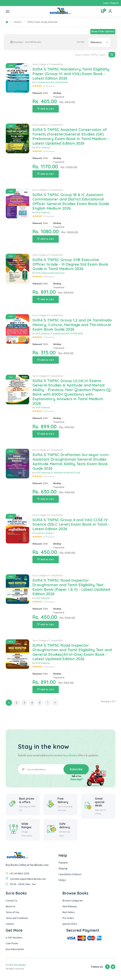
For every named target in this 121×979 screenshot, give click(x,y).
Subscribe (76, 769)
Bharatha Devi (57, 272)
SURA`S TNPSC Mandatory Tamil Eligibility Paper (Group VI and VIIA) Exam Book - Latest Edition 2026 (70, 74)
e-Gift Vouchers (14, 937)
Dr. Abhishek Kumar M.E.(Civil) (65, 472)
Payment (63, 862)
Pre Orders (68, 918)
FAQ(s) (62, 880)
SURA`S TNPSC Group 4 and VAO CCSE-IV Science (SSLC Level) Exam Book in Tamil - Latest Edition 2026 (70, 524)
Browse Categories (72, 900)
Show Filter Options (103, 31)
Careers (10, 923)
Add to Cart (47, 108)
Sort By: (81, 41)
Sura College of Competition (47, 64)
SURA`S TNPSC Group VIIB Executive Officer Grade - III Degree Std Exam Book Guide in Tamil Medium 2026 (70, 264)
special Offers (69, 923)
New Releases (69, 906)
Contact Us (11, 900)
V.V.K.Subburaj (42, 472)
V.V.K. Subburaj (42, 147)
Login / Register (111, 3)
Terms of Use (12, 912)
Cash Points (12, 943)
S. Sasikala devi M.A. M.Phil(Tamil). (51, 82)
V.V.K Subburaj (42, 212)
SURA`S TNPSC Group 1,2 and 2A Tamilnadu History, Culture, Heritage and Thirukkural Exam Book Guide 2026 (72, 325)
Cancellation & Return (69, 874)
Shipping (62, 868)
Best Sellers (68, 912)
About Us (10, 906)
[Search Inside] (112, 54)
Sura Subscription (15, 949)
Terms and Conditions (17, 918)
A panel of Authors (44, 533)
